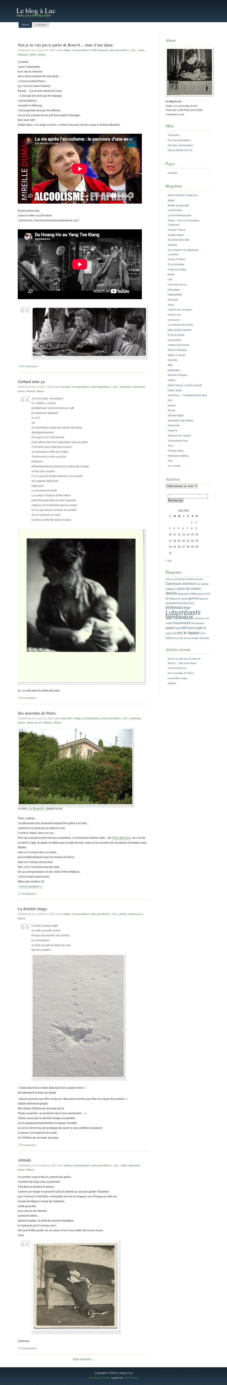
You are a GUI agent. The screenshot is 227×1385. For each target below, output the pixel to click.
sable (178, 628)
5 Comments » (29, 698)
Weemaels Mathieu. (178, 455)
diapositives (184, 593)
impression (134, 1165)
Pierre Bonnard (121, 837)
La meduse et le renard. (180, 324)
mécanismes (197, 623)
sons (190, 628)
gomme (194, 598)
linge (187, 607)
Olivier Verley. (175, 390)
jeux (192, 603)
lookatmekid (174, 340)
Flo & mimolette (176, 264)
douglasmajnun (176, 235)
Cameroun (173, 583)
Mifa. (170, 365)
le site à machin (176, 335)
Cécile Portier (175, 210)
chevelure (65, 386)
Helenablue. (174, 289)
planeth (172, 405)
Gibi (170, 279)
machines (199, 618)
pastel (170, 628)
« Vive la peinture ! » (30, 886)
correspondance (80, 50)
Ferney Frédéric (176, 259)
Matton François (176, 355)
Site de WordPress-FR (180, 150)
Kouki (171, 304)
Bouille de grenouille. (179, 205)
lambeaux (23, 54)
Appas (171, 200)
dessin (171, 593)
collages (170, 588)
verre (175, 638)
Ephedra (172, 245)
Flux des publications (179, 140)
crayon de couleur (188, 588)
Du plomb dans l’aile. (179, 239)
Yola (170, 460)
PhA (170, 400)
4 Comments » (29, 893)
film (167, 598)
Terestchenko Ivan (178, 440)
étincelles (204, 638)
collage (66, 50)
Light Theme (131, 1377)
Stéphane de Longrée (179, 435)
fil (209, 593)
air (175, 579)
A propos (172, 172)
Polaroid (30, 391)
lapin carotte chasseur (180, 329)
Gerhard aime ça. (31, 381)
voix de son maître (189, 638)
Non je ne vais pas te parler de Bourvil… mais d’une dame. (66, 44)
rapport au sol (33, 722)
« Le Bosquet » (36, 808)
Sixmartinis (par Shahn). (181, 420)
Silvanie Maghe (176, 415)
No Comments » (30, 366)
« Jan (169, 560)
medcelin (172, 360)
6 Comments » (29, 1145)
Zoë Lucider (174, 465)
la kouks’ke (174, 319)
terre (202, 633)
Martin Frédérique (177, 350)
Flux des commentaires (180, 145)
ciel (198, 584)
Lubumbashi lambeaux (183, 615)
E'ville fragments (99, 50)
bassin (181, 579)
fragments (125, 386)
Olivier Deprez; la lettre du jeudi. (185, 385)
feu (206, 593)
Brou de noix (196, 579)
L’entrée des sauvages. (180, 309)
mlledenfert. (174, 370)
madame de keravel (178, 345)
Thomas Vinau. (176, 450)
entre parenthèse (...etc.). (123, 50)
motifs (169, 623)
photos (21, 391)
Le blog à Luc (36, 10)
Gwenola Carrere (177, 284)
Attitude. (25, 1160)
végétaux (48, 722)
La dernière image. (33, 908)
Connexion (173, 135)
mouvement (138, 386)
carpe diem (66, 718)
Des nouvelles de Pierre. (37, 713)
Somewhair (174, 425)
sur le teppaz (188, 632)
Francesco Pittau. (177, 269)
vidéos (33, 54)
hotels (141, 50)
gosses (204, 598)
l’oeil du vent (174, 314)
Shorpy (172, 410)
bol (187, 579)
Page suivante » (82, 1359)
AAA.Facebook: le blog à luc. (183, 195)
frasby (171, 274)
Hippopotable (175, 294)
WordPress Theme (99, 1377)
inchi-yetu (173, 299)
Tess (170, 445)
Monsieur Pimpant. (178, 375)
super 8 (200, 628)
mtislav (171, 380)
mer (207, 618)
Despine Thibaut (176, 229)
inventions (183, 603)
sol (183, 627)
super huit (171, 633)
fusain (184, 598)
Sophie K (172, 430)
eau (193, 593)
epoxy (200, 593)
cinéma (67, 1165)
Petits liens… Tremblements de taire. (187, 395)
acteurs (170, 579)
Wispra (41, 54)
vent (169, 638)
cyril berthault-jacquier (180, 215)
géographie (172, 603)
